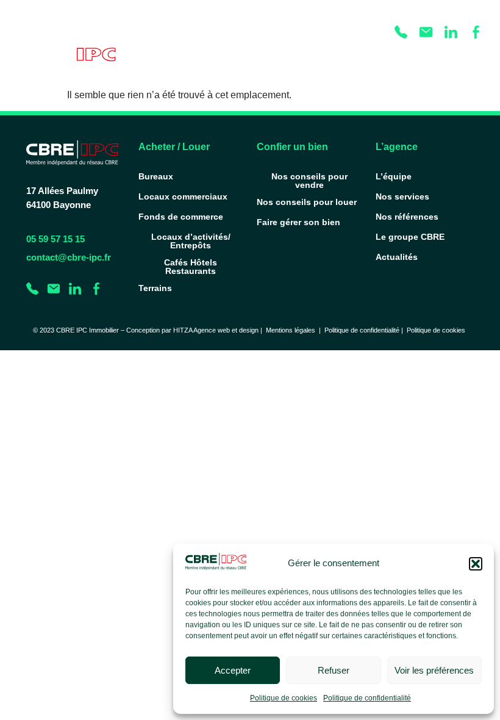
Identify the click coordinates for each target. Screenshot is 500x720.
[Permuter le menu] (468, 58)
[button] (476, 564)
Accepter (233, 670)
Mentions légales (290, 330)
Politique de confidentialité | (365, 330)
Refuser (333, 670)
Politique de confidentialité (367, 698)
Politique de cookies (283, 698)
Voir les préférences (434, 670)
